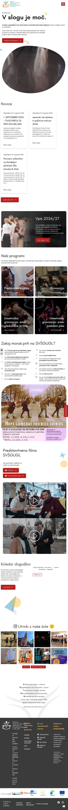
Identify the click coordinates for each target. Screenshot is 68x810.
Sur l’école (43, 742)
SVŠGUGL (11, 470)
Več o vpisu (41, 240)
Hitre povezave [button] (66, 411)
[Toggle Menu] (63, 4)
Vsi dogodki (6, 587)
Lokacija (26, 735)
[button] (17, 281)
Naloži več (37, 575)
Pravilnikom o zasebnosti (57, 756)
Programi (27, 749)
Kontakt (26, 738)
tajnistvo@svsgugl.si (15, 757)
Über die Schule (41, 738)
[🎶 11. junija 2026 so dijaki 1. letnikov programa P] (59, 639)
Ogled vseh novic (8, 200)
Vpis (25, 746)
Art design (45, 804)
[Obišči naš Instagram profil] (63, 803)
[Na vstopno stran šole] (7, 4)
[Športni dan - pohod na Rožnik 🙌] (26, 639)
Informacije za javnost (28, 742)
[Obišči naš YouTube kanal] (64, 807)
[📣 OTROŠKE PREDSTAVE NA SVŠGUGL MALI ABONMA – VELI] (26, 656)
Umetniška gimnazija (14, 476)
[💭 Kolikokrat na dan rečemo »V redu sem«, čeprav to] (42, 656)
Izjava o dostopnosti (30, 804)
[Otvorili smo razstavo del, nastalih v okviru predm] (9, 656)
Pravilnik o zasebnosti (19, 804)
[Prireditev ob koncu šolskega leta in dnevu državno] (9, 639)
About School (44, 734)
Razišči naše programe (11, 40)
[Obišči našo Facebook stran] (58, 803)
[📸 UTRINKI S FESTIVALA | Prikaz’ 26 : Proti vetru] (42, 639)
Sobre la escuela (41, 746)
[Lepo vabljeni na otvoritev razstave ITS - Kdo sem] (59, 656)
